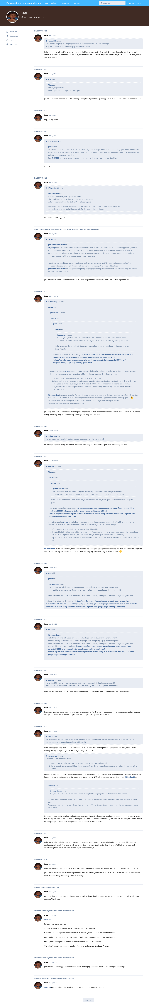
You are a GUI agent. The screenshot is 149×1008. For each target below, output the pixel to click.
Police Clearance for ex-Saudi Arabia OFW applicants (55, 911)
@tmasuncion (53, 193)
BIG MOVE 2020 (41, 31)
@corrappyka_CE (52, 756)
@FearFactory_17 (53, 301)
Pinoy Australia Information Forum (23, 3)
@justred (49, 239)
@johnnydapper (55, 791)
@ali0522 (51, 147)
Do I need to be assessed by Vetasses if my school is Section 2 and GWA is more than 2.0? (67, 229)
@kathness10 (51, 436)
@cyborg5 (52, 247)
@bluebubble (51, 41)
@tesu (50, 85)
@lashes (47, 919)
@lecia (48, 79)
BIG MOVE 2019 (41, 859)
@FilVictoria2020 (52, 141)
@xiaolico (51, 785)
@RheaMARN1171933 (56, 245)
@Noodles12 (130, 777)
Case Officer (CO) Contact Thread (47, 887)
